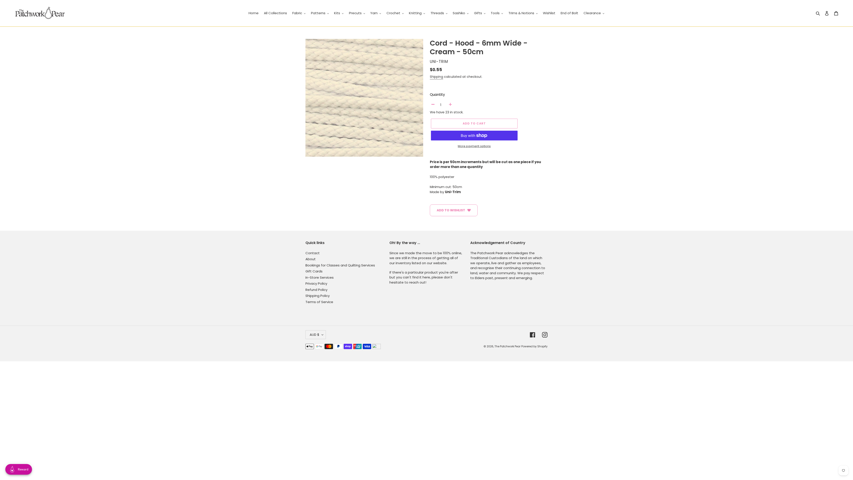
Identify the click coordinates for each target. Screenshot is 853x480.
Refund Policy (316, 289)
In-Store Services (319, 277)
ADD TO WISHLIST (451, 210)
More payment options (474, 146)
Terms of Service (319, 302)
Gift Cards (314, 271)
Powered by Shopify (534, 346)
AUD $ (314, 334)
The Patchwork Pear (507, 346)
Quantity (437, 94)
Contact (312, 253)
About (310, 259)
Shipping (436, 76)
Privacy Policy (316, 283)
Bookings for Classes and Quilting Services (340, 265)
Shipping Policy (317, 295)
